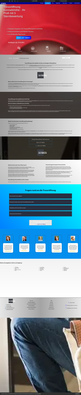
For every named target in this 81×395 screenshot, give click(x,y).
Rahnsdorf (41, 268)
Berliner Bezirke (31, 308)
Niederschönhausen (18, 269)
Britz (15, 268)
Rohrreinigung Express (9, 309)
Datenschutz (51, 307)
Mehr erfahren (39, 393)
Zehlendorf (65, 270)
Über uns (31, 300)
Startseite (51, 303)
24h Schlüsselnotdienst (65, 85)
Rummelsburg (66, 268)
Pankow (65, 267)
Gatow (41, 270)
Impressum (51, 305)
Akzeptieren (77, 393)
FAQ (51, 300)
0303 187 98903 (23, 38)
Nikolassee (16, 267)
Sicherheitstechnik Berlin (31, 303)
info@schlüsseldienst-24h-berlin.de (40, 139)
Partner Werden (51, 308)
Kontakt (51, 302)
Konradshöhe (42, 267)
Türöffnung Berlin (31, 305)
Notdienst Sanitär (8, 306)
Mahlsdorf (65, 269)
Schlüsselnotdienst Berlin (31, 307)
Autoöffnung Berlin (31, 302)
